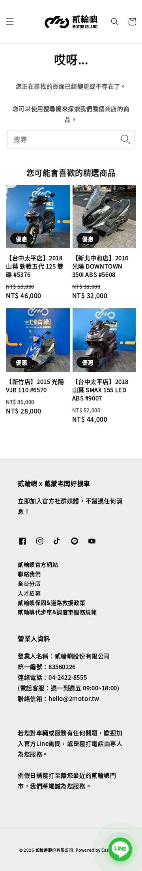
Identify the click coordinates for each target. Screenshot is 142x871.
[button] (10, 21)
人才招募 (29, 593)
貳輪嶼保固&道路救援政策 (51, 602)
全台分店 (29, 583)
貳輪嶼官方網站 (38, 564)
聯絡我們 (29, 574)
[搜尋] (125, 139)
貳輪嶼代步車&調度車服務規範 (57, 612)
